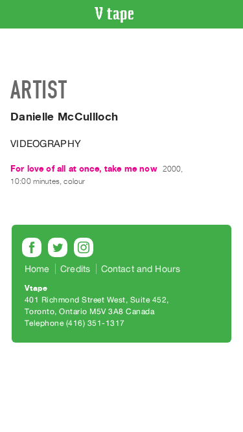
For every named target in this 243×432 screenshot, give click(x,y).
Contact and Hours (141, 269)
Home (37, 269)
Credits (75, 269)
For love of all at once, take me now (83, 169)
